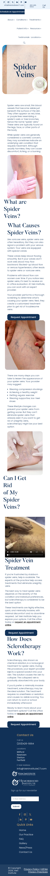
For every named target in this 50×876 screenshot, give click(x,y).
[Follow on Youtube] (25, 2)
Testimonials (24, 37)
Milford (20, 752)
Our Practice (26, 835)
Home (22, 830)
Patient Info (22, 28)
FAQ (21, 839)
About (10, 19)
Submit (16, 806)
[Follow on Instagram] (8, 2)
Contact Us (25, 852)
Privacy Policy (31, 869)
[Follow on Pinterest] (21, 2)
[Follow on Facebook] (4, 2)
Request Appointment (23, 317)
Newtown (21, 754)
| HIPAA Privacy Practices (38, 870)
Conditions (21, 19)
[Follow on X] (12, 2)
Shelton (21, 757)
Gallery (23, 843)
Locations (35, 37)
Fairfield (21, 760)
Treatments (34, 19)
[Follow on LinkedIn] (17, 2)
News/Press (25, 848)
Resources (35, 28)
